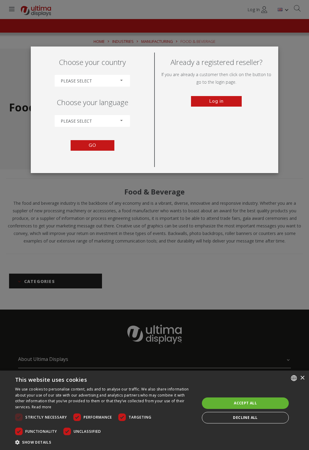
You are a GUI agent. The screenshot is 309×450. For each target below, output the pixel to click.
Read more (42, 407)
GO (92, 145)
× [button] (302, 378)
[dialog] (154, 410)
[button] (104, 442)
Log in (216, 101)
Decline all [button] (245, 417)
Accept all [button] (245, 403)
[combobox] (92, 81)
